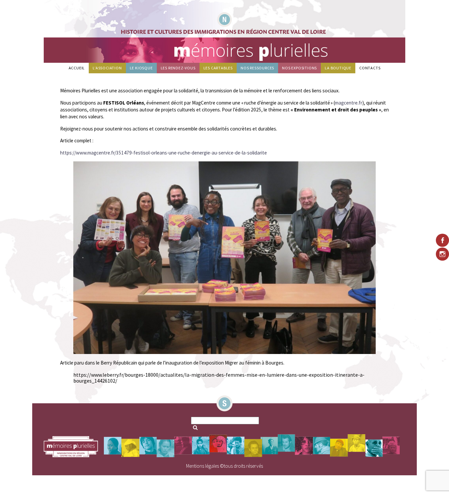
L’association (107, 67)
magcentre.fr (348, 103)
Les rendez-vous (178, 67)
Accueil (77, 67)
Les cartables (218, 67)
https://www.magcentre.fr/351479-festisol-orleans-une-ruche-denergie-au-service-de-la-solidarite (163, 153)
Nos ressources (257, 67)
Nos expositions (299, 67)
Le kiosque (141, 67)
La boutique (338, 67)
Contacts (369, 67)
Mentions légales (202, 466)
